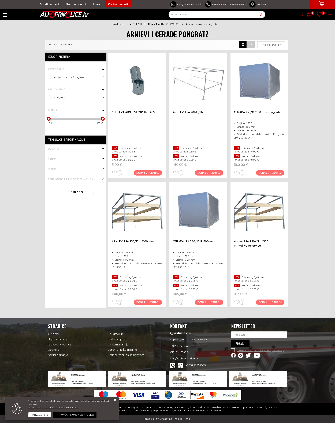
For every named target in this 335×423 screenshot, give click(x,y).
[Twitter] (248, 355)
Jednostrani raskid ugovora (126, 355)
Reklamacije (116, 334)
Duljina (53, 148)
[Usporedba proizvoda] (119, 172)
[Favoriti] (114, 172)
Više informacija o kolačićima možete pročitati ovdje (53, 407)
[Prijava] (329, 14)
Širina (52, 159)
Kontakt (261, 4)
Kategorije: (56, 69)
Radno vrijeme (117, 339)
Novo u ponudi (76, 4)
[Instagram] (240, 355)
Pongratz (79, 97)
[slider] (49, 119)
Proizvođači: (57, 89)
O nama (53, 334)
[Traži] (260, 14)
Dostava (53, 349)
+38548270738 (238, 4)
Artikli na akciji (50, 4)
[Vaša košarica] (321, 6)
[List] (251, 44)
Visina (52, 169)
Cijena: (53, 110)
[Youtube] (257, 355)
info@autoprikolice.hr (189, 4)
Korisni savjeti (118, 4)
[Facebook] (233, 355)
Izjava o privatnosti (60, 344)
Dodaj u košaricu (147, 172)
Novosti (97, 4)
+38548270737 (221, 4)
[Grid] (243, 44)
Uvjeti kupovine (58, 339)
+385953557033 (195, 365)
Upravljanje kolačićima (122, 349)
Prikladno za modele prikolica (70, 179)
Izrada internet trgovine (158, 418)
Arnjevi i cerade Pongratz (79, 77)
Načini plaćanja (58, 355)
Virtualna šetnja (118, 344)
